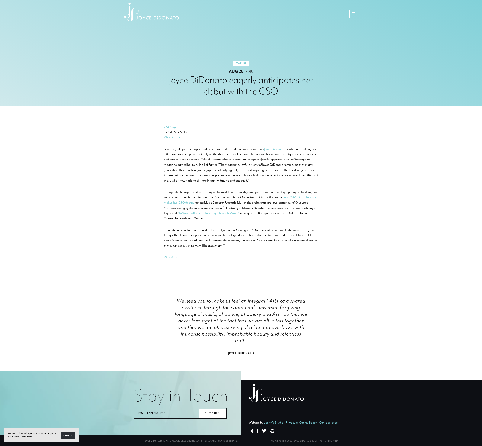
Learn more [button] (26, 436)
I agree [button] (68, 435)
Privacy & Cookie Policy (301, 422)
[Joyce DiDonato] (151, 12)
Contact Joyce (328, 422)
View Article (172, 137)
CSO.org (170, 127)
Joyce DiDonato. (275, 149)
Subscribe (212, 413)
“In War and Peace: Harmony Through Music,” (209, 213)
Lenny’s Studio (273, 422)
